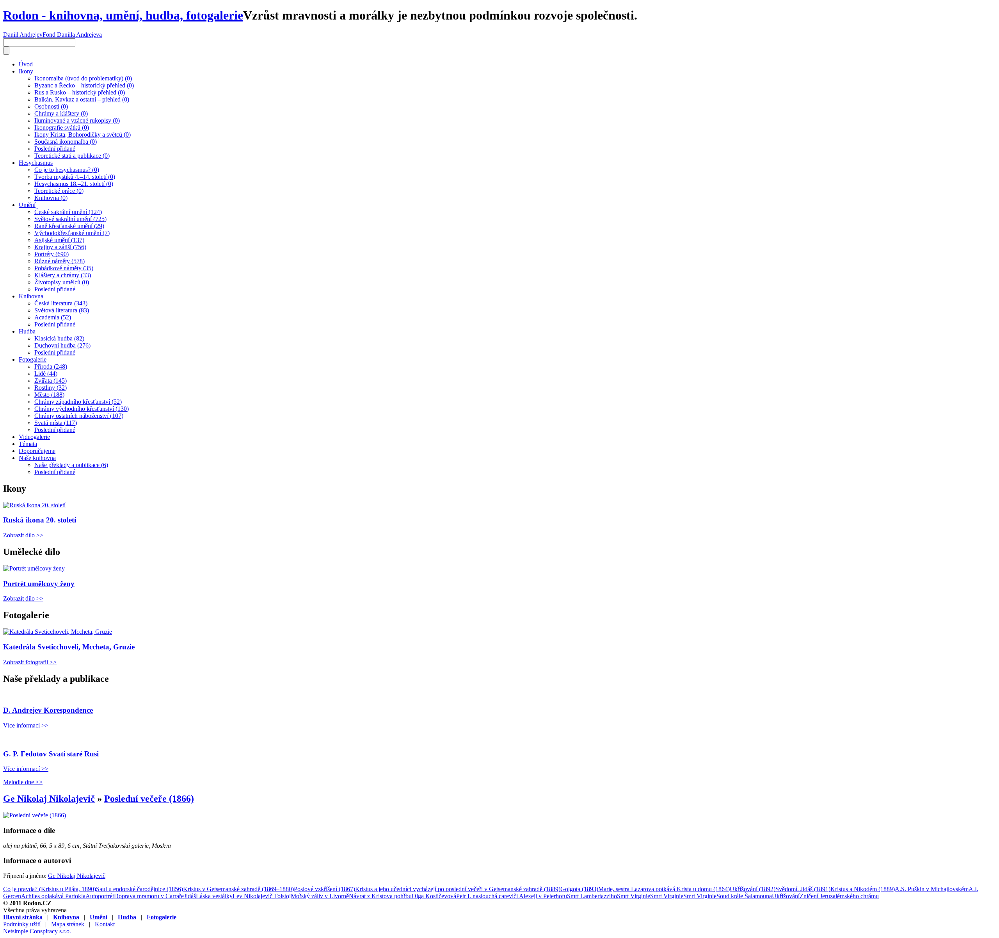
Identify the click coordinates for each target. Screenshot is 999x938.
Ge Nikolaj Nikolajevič (49, 799)
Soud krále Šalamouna (744, 896)
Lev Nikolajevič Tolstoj (262, 896)
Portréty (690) (51, 254)
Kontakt (105, 924)
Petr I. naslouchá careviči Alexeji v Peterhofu (511, 896)
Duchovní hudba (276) (62, 345)
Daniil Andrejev (23, 34)
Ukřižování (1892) (752, 889)
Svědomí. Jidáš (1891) (802, 889)
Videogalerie (34, 436)
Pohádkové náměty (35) (63, 268)
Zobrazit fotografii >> (30, 662)
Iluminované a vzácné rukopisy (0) (77, 120)
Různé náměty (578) (59, 261)
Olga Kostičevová (434, 896)
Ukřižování (786, 896)
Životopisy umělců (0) (61, 282)
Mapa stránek (67, 924)
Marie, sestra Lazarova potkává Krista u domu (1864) (664, 889)
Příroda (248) (50, 366)
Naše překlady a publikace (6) (71, 465)
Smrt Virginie (633, 896)
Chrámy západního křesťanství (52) (78, 401)
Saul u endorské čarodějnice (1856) (139, 889)
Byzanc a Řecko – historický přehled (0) (84, 85)
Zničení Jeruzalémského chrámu (839, 896)
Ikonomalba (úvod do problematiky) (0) (83, 78)
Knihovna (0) (51, 197)
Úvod (26, 64)
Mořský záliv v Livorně (320, 896)
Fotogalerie (32, 359)
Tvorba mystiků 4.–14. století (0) (74, 176)
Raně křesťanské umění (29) (69, 226)
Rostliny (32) (50, 387)
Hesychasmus (36, 162)
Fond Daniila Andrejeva (72, 34)
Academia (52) (52, 317)
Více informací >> (25, 725)
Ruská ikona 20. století (39, 520)
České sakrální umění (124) (68, 212)
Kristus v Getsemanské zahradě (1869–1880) (238, 889)
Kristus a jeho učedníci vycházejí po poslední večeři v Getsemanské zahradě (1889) (457, 889)
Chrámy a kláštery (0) (61, 113)
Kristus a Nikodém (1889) (862, 889)
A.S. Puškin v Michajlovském (932, 889)
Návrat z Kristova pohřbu (380, 896)
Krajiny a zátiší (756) (60, 247)
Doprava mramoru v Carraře (149, 896)
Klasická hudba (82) (59, 338)
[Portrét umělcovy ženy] (34, 568)
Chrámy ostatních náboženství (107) (78, 415)
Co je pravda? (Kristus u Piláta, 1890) (49, 889)
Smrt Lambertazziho (592, 896)
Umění (27, 205)
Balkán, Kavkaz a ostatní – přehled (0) (81, 99)
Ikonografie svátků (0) (61, 127)
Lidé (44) (45, 373)
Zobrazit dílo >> (23, 535)
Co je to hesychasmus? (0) (66, 169)
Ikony (26, 71)
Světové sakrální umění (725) (70, 219)
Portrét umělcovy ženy (39, 584)
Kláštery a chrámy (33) (62, 275)
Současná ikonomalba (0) (65, 141)
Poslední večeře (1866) (149, 799)
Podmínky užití (22, 924)
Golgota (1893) (579, 889)
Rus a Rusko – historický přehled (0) (79, 92)
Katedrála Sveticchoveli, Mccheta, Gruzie (69, 647)
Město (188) (49, 394)
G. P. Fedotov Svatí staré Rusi (51, 754)
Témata (28, 443)
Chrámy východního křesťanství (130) (81, 408)
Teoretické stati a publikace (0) (72, 155)
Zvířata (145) (50, 380)
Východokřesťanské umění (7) (72, 233)
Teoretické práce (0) (59, 190)
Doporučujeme (37, 451)
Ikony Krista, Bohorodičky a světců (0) (82, 134)
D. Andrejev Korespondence (48, 710)
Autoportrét (99, 896)
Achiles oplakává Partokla (53, 896)
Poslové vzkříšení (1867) (324, 889)
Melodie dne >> (23, 782)
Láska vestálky (214, 896)
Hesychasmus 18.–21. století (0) (73, 183)
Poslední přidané (54, 148)
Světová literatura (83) (61, 310)
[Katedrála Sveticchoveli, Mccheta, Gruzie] (57, 631)
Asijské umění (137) (59, 240)
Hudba (27, 331)
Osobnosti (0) (51, 106)
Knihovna (31, 296)
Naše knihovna (37, 458)
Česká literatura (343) (60, 303)
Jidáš (190, 896)
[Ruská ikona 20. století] (34, 505)
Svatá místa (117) (55, 422)
